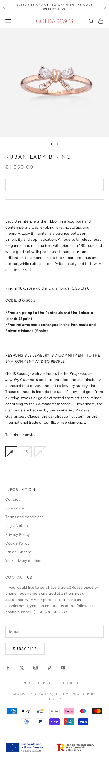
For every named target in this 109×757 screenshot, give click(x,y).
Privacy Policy (17, 534)
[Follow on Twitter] (21, 667)
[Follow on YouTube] (63, 667)
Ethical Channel (19, 552)
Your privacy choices (23, 561)
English (71, 683)
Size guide (14, 508)
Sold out (54, 185)
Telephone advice (21, 435)
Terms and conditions (24, 517)
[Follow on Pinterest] (49, 667)
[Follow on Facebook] (8, 667)
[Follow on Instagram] (35, 667)
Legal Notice (16, 525)
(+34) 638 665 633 (50, 612)
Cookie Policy (17, 543)
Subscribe (25, 649)
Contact (12, 499)
